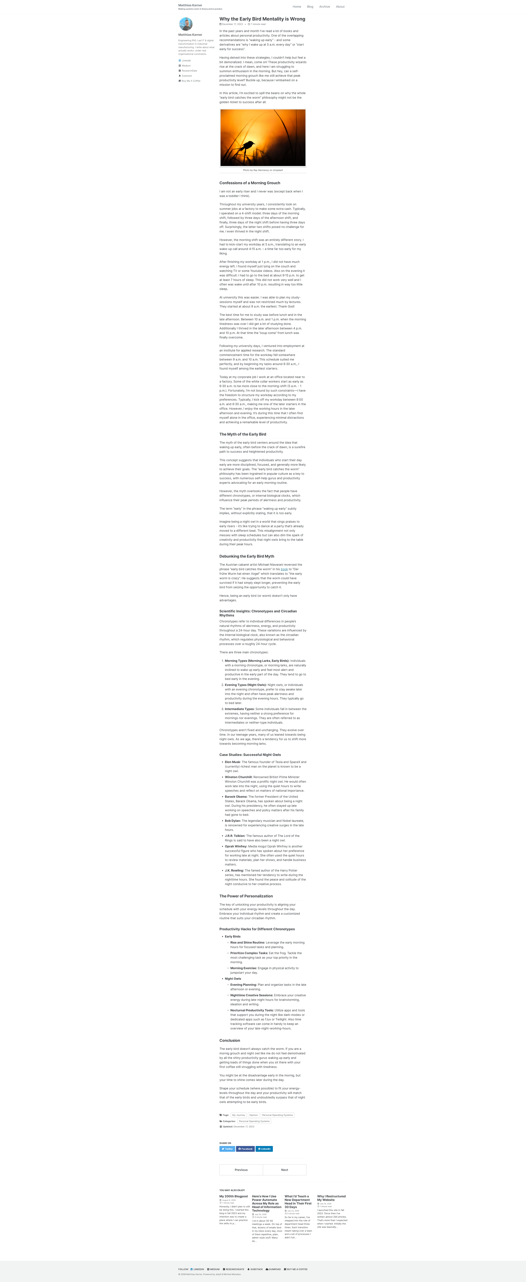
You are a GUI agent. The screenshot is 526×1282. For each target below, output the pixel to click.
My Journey (238, 1115)
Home (297, 6)
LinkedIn (198, 1269)
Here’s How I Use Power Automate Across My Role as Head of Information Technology (266, 1203)
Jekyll (218, 1274)
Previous (241, 1170)
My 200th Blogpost (233, 1196)
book (284, 569)
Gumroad (274, 1269)
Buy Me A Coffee (297, 1269)
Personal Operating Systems (277, 1115)
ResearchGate (234, 1269)
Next (284, 1170)
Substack (256, 1269)
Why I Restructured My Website (331, 1198)
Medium (215, 1269)
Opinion (253, 1115)
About (340, 6)
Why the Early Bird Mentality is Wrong (262, 19)
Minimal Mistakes (232, 1274)
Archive (324, 6)
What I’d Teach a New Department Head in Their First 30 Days (298, 1201)
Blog (310, 6)
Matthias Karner (200, 6)
